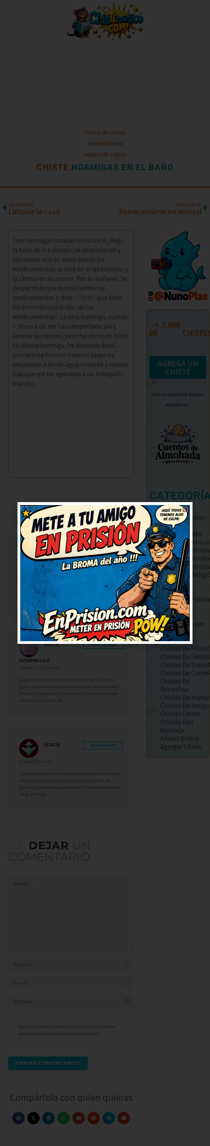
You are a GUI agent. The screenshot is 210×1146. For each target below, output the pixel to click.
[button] (185, 510)
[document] (105, 573)
